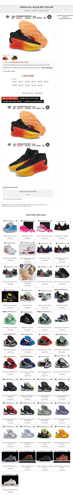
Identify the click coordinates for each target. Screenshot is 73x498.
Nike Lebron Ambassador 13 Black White (27, 419)
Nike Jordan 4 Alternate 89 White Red (27, 259)
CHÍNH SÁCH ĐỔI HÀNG (33, 101)
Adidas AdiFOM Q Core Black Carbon (44, 467)
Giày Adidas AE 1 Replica (21, 204)
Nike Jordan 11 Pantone (10, 236)
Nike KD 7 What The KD (44, 305)
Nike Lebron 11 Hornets (27, 349)
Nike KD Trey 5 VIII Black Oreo (62, 372)
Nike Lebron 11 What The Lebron (44, 372)
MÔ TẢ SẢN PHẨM (10, 98)
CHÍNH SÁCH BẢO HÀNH (12, 101)
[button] (1, 34)
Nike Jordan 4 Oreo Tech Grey (62, 281)
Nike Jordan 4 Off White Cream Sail (27, 282)
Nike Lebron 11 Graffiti (10, 349)
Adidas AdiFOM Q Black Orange (27, 467)
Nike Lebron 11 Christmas (10, 327)
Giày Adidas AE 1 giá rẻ (42, 204)
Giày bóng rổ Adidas (27, 206)
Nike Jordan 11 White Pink (44, 236)
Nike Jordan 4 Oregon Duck (44, 281)
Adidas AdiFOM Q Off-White (10, 489)
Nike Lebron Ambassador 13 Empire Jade (44, 419)
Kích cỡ (14, 79)
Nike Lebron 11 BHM (61, 305)
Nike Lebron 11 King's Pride (61, 349)
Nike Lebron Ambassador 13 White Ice (27, 443)
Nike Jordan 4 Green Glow (10, 281)
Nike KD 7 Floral (27, 305)
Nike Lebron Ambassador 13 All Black (10, 396)
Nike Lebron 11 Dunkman (44, 327)
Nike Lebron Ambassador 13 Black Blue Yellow (27, 396)
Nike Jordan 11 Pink (27, 236)
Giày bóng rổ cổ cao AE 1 (18, 206)
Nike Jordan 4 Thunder (10, 305)
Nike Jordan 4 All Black (61, 236)
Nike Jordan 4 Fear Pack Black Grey (62, 259)
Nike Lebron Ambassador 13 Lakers (61, 419)
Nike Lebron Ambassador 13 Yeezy (44, 443)
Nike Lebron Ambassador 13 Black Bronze (44, 396)
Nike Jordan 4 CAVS (44, 258)
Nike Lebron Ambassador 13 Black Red (10, 419)
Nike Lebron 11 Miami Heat (10, 372)
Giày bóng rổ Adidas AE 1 (32, 204)
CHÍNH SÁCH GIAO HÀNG (29, 98)
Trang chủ (27, 10)
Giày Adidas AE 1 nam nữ (7, 206)
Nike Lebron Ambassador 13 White (10, 443)
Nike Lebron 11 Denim (27, 327)
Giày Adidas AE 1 (12, 204)
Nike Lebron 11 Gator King (62, 327)
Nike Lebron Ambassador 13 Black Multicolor (61, 396)
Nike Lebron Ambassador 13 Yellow (61, 443)
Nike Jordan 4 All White (10, 258)
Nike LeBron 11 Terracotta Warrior (27, 372)
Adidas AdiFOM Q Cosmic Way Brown (62, 467)
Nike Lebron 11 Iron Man (44, 349)
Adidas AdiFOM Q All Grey (10, 466)
